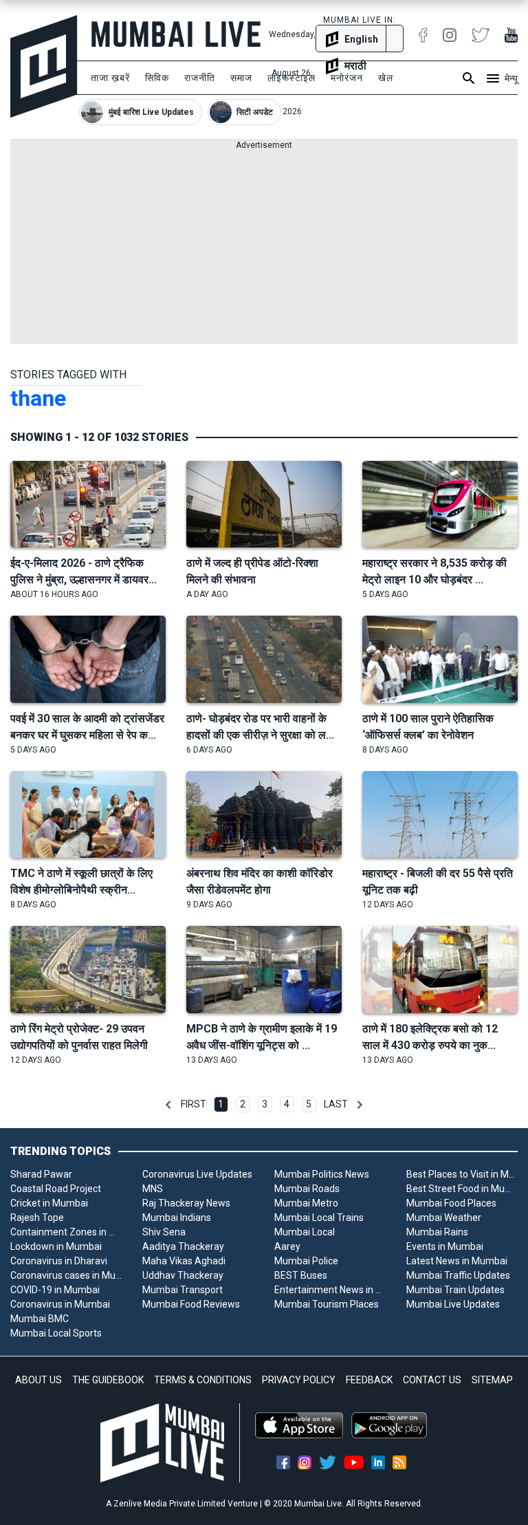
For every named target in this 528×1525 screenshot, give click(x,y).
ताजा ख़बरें (110, 77)
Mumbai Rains (437, 1231)
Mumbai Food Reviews (191, 1304)
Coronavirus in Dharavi (58, 1260)
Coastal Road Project (55, 1188)
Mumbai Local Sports (56, 1333)
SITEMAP (492, 1379)
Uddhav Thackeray (182, 1275)
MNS (152, 1188)
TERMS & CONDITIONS (203, 1379)
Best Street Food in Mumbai (462, 1188)
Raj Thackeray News (186, 1203)
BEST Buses (300, 1275)
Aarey (287, 1246)
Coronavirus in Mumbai (60, 1304)
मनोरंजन (347, 77)
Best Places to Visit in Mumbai (462, 1174)
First (193, 1104)
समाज (241, 77)
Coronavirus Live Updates (197, 1174)
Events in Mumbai (444, 1246)
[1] (168, 1104)
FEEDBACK (369, 1379)
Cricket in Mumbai (49, 1203)
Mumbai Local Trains (319, 1217)
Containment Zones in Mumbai (66, 1231)
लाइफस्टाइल (291, 77)
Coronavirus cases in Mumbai (66, 1275)
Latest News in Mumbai (456, 1260)
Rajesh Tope (37, 1217)
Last (336, 1104)
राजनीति (199, 77)
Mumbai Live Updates (453, 1304)
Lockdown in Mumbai (56, 1246)
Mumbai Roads (307, 1188)
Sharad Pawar (41, 1174)
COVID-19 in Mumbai (55, 1289)
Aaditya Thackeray (183, 1246)
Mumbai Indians (176, 1217)
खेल (385, 77)
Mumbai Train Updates (455, 1289)
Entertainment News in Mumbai (330, 1289)
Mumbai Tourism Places (326, 1304)
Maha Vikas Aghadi (184, 1260)
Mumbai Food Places (451, 1203)
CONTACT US (432, 1379)
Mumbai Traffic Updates (458, 1275)
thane (38, 398)
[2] (359, 1104)
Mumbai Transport (182, 1289)
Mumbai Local (304, 1231)
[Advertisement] (264, 247)
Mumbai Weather (443, 1217)
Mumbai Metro (306, 1203)
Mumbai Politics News (321, 1174)
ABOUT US (38, 1379)
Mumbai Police (306, 1260)
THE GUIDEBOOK (108, 1379)
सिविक (157, 77)
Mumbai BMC (39, 1318)
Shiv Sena (164, 1231)
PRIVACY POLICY (299, 1379)
